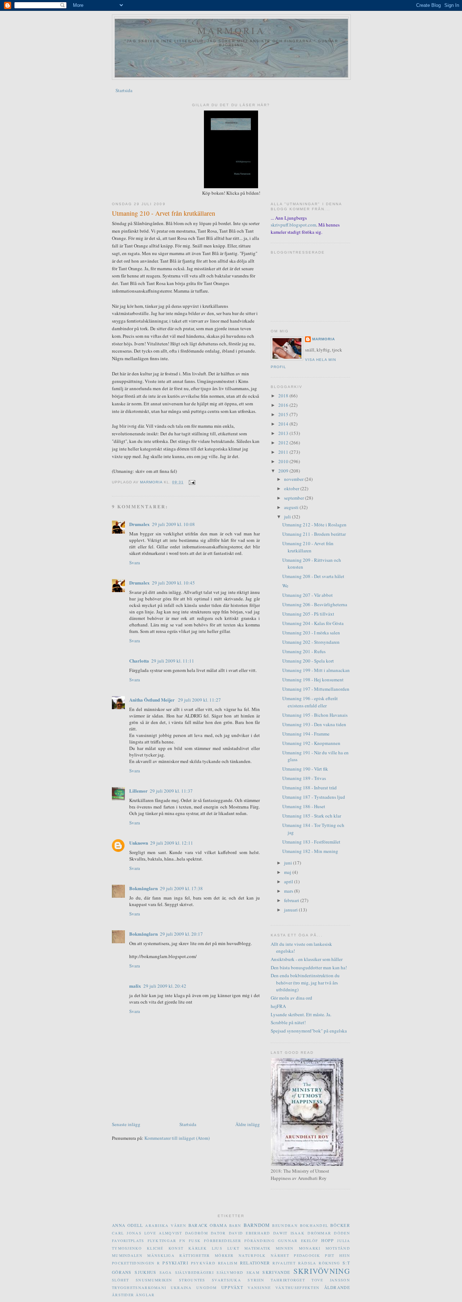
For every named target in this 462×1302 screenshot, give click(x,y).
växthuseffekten (297, 1287)
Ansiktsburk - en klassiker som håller (307, 959)
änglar (145, 1294)
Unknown (138, 842)
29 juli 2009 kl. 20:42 (164, 986)
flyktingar (162, 1240)
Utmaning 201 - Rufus (304, 651)
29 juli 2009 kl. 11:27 (199, 700)
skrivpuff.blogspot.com (293, 224)
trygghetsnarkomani (139, 1287)
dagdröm (196, 1233)
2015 (283, 414)
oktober (292, 488)
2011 (283, 452)
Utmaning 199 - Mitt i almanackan (316, 670)
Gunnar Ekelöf (298, 1240)
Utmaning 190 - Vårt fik (305, 769)
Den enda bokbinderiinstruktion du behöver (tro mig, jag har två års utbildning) (305, 982)
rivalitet (284, 1263)
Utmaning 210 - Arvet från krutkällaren (308, 547)
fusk (195, 1240)
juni (288, 862)
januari (291, 909)
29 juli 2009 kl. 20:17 (181, 934)
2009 (283, 470)
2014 (283, 424)
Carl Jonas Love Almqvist (147, 1233)
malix (135, 985)
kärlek (197, 1248)
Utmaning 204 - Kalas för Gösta (313, 623)
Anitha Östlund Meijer (152, 699)
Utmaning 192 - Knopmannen (311, 743)
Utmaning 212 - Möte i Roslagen (314, 524)
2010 (283, 461)
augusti (292, 507)
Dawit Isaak (289, 1233)
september (294, 498)
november (294, 479)
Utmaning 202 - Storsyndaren (311, 642)
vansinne (259, 1287)
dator (218, 1233)
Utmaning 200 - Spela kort (308, 661)
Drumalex (139, 524)
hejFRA (278, 1006)
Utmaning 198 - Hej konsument (313, 679)
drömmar (319, 1233)
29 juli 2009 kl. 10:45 (173, 582)
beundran (284, 1225)
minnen (285, 1248)
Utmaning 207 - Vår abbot (307, 595)
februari (292, 900)
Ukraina (181, 1287)
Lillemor (138, 790)
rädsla (307, 1263)
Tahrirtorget (288, 1279)
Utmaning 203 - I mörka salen (311, 632)
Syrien (256, 1279)
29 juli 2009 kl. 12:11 (171, 843)
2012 (283, 442)
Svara (134, 562)
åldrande (337, 1287)
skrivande (276, 1272)
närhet (280, 1255)
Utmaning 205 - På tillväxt (308, 614)
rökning (329, 1263)
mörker (224, 1255)
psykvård (203, 1263)
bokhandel (314, 1225)
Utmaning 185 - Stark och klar (311, 815)
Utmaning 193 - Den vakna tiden (314, 724)
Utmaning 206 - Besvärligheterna (314, 604)
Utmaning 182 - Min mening (310, 851)
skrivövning (321, 1271)
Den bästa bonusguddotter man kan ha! (309, 967)
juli (288, 516)
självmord (230, 1272)
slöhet (120, 1279)
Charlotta (139, 660)
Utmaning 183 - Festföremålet (311, 841)
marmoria (231, 30)
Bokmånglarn (143, 888)
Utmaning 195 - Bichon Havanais (315, 715)
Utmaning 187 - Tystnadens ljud (313, 797)
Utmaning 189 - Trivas (304, 778)
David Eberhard (249, 1233)
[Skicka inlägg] (191, 482)
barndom (257, 1225)
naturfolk (252, 1255)
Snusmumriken (154, 1279)
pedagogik (307, 1255)
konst (176, 1248)
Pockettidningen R (136, 1263)
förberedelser (222, 1240)
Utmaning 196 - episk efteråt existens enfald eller (310, 702)
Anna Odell (127, 1225)
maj (288, 872)
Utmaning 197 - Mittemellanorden (315, 689)
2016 (283, 405)
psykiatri (175, 1263)
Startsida (124, 90)
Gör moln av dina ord (291, 998)
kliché (155, 1248)
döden (342, 1233)
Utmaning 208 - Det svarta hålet (313, 576)
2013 (283, 433)
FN (182, 1240)
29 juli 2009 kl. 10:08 (173, 524)
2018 (283, 395)
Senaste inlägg (126, 1124)
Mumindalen (127, 1255)
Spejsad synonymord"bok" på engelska (309, 1030)
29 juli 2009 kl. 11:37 (171, 791)
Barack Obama (207, 1225)
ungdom (206, 1287)
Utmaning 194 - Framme (306, 733)
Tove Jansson (330, 1279)
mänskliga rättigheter (178, 1255)
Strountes (192, 1279)
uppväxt (232, 1287)
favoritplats (128, 1240)
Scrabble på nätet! (288, 1022)
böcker (340, 1225)
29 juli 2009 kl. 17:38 (181, 888)
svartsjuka (226, 1279)
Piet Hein (337, 1255)
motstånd (338, 1248)
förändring (259, 1240)
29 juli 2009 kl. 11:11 (172, 661)
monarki (310, 1248)
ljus (217, 1248)
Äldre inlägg (247, 1124)
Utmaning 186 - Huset (303, 806)
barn (235, 1225)
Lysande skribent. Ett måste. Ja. (301, 1014)
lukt (233, 1248)
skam (253, 1272)
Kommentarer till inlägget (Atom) (177, 1138)
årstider (123, 1294)
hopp (327, 1240)
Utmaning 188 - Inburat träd (309, 787)
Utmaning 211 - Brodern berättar (314, 534)
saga (166, 1272)
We (285, 585)
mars (289, 891)
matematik (257, 1248)
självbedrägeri (194, 1272)
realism (227, 1263)
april (289, 881)
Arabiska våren (165, 1225)
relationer (255, 1263)
